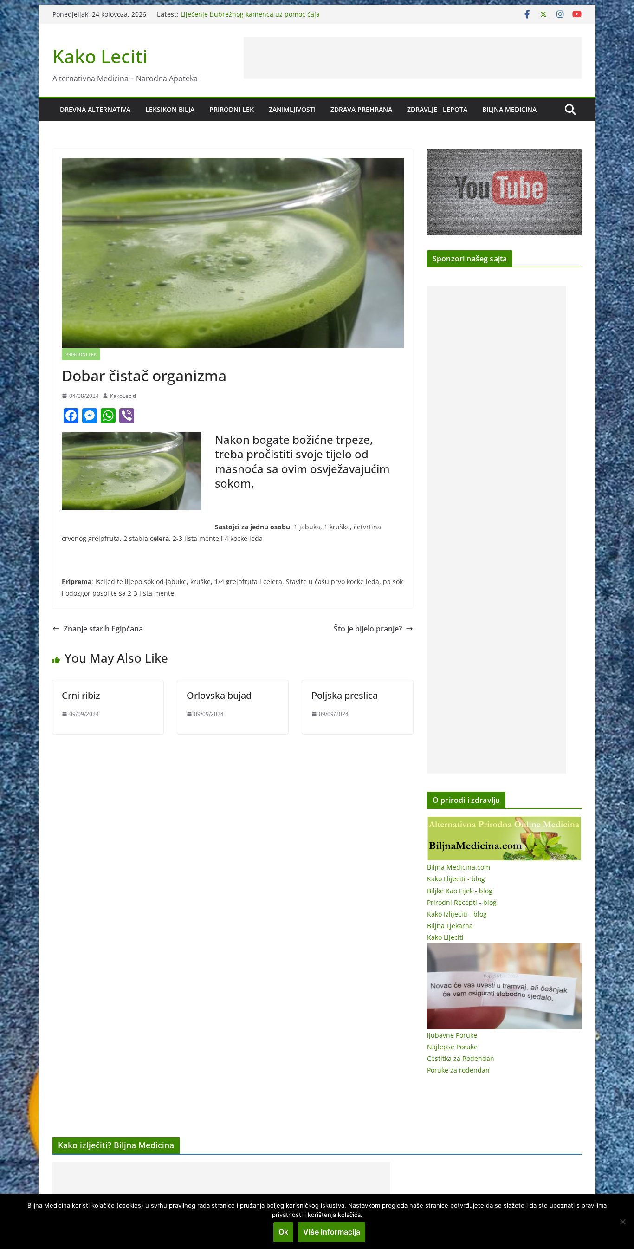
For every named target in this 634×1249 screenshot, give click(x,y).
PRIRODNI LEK (231, 109)
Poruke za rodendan (458, 1070)
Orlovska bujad (219, 695)
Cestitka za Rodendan (460, 1058)
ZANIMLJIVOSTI (292, 109)
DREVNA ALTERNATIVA (95, 109)
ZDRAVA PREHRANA (361, 109)
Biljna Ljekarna (450, 925)
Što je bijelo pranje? (368, 629)
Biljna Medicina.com (458, 867)
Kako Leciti (100, 56)
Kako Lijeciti (445, 937)
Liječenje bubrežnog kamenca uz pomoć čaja (250, 14)
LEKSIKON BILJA (169, 109)
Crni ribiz (81, 695)
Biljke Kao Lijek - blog (459, 890)
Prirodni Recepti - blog (462, 902)
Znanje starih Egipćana (103, 629)
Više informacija (331, 1231)
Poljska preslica (344, 695)
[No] (622, 1221)
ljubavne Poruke (452, 1035)
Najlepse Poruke (452, 1046)
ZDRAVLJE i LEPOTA (437, 109)
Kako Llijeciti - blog (456, 878)
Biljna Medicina (509, 109)
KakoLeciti (123, 396)
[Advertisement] (413, 58)
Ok (283, 1231)
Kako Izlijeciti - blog (457, 914)
